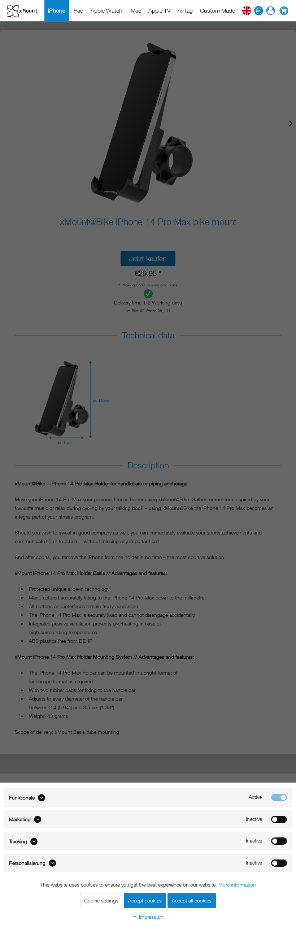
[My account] (270, 10)
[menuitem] (56, 10)
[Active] (279, 797)
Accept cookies (145, 900)
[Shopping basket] (286, 10)
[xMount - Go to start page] (22, 11)
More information (237, 884)
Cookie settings (101, 900)
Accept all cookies (192, 900)
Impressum (151, 917)
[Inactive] (279, 819)
